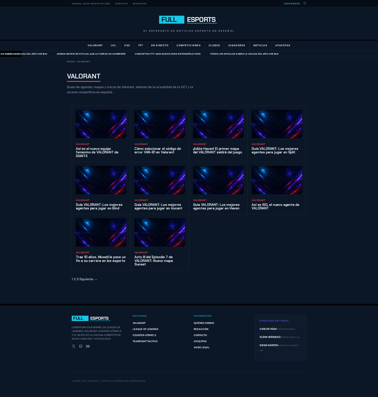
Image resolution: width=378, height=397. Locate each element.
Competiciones (189, 45)
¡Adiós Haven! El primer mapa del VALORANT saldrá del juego (217, 150)
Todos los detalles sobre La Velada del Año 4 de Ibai (238, 54)
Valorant (95, 45)
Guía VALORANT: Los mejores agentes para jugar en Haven (216, 207)
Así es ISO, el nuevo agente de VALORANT (275, 207)
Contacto (121, 3)
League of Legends (145, 329)
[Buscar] (304, 4)
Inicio (71, 61)
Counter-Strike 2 (144, 335)
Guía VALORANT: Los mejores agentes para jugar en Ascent (158, 207)
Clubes (214, 45)
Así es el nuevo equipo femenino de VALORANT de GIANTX (97, 152)
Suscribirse (292, 3)
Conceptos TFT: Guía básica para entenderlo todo (161, 54)
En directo (160, 45)
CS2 (127, 45)
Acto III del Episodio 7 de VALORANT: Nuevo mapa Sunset (153, 260)
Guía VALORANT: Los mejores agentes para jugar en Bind (99, 207)
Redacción (140, 3)
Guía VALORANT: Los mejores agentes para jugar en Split (275, 150)
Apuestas (282, 45)
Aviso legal (201, 347)
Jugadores (236, 45)
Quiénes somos (204, 323)
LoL (113, 45)
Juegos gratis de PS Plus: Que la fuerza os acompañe (84, 54)
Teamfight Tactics (145, 341)
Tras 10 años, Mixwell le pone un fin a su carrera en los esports (101, 259)
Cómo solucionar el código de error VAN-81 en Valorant (157, 150)
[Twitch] (81, 347)
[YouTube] (88, 347)
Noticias (260, 45)
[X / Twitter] (74, 347)
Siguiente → (88, 279)
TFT (140, 45)
